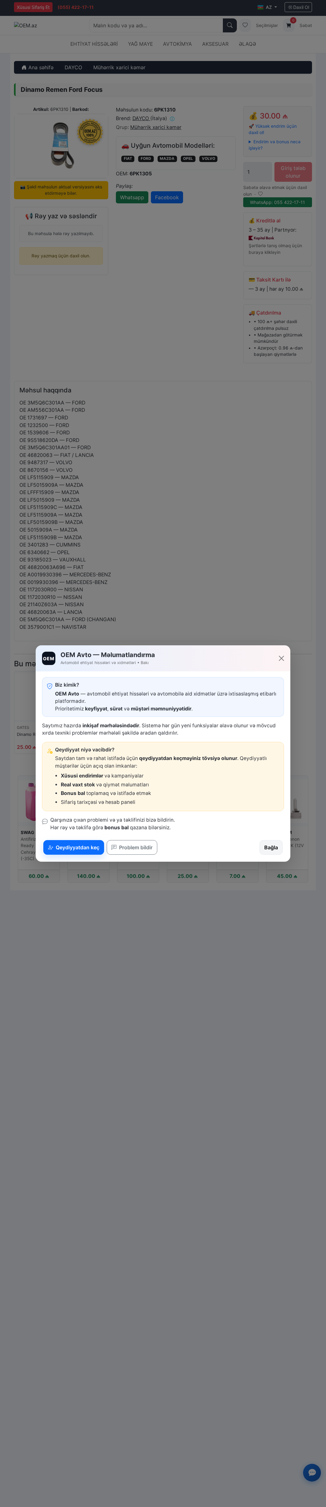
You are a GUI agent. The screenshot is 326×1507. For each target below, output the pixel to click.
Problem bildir (135, 847)
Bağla (271, 847)
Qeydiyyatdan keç (76, 847)
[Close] (281, 658)
